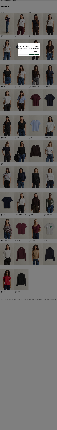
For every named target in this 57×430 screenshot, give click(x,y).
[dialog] (29, 49)
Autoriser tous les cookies (34, 54)
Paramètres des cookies (23, 54)
